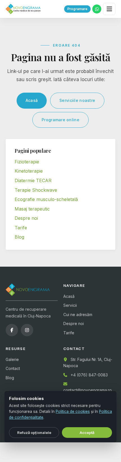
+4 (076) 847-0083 (89, 374)
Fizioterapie (27, 161)
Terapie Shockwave (36, 190)
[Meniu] (109, 9)
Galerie (12, 359)
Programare (77, 9)
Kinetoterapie (29, 171)
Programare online (60, 119)
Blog (19, 237)
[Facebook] (12, 330)
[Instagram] (27, 330)
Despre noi (26, 218)
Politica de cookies (73, 411)
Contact (13, 368)
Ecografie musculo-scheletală (46, 199)
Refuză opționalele (34, 432)
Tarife (21, 227)
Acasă (32, 100)
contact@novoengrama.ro (87, 390)
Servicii (70, 305)
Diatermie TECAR (33, 180)
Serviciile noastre (77, 100)
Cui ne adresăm (77, 314)
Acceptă (87, 432)
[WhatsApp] (96, 8)
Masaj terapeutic (32, 209)
